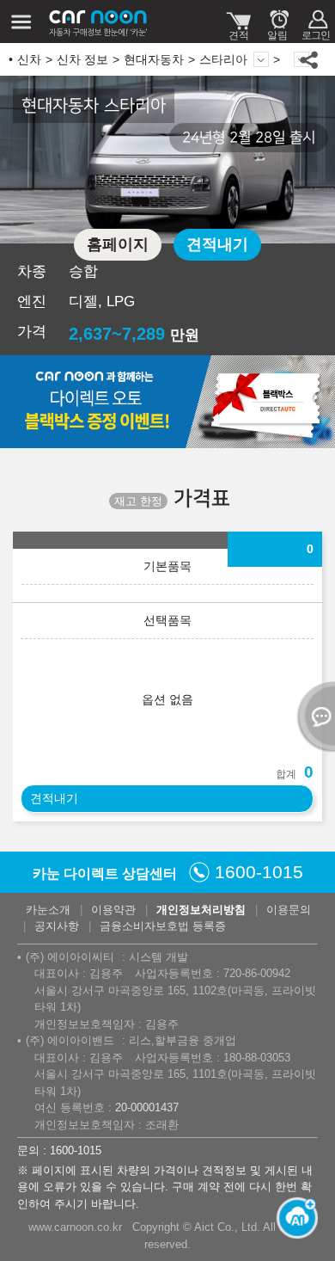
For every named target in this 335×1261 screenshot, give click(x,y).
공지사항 (56, 926)
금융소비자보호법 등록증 (163, 926)
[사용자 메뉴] (315, 21)
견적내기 (217, 244)
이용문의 (288, 909)
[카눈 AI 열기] (292, 1218)
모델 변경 (261, 59)
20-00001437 (147, 1107)
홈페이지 (118, 244)
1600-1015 (259, 872)
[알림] (277, 21)
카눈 (99, 21)
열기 (313, 717)
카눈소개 (48, 909)
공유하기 (309, 59)
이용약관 (113, 909)
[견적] (238, 21)
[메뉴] (21, 21)
